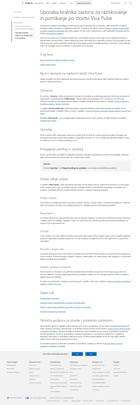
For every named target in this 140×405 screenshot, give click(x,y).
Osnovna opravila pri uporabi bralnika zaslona (24, 27)
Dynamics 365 (73, 376)
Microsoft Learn (96, 369)
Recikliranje (32, 379)
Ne (91, 354)
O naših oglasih (100, 401)
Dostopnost (18, 22)
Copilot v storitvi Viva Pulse (24, 17)
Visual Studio (95, 390)
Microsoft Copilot (11, 365)
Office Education (54, 379)
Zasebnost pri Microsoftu (120, 372)
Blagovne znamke (88, 401)
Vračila (31, 372)
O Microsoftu (116, 369)
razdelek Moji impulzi (48, 120)
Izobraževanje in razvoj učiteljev (58, 383)
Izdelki (54, 3)
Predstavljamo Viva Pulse (49, 298)
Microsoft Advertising (75, 383)
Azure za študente (55, 391)
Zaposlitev (116, 365)
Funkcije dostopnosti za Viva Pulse (53, 311)
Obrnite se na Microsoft (53, 401)
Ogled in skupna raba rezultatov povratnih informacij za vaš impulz (65, 307)
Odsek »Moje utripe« (48, 64)
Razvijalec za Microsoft (98, 365)
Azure (71, 372)
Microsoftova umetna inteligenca (79, 365)
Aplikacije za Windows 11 (13, 372)
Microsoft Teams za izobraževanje (59, 372)
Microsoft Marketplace (98, 379)
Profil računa (32, 365)
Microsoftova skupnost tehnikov (100, 376)
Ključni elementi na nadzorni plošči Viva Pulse (57, 60)
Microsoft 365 (38, 3)
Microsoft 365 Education (56, 376)
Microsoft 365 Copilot (75, 386)
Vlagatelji (115, 376)
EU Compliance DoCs (112, 401)
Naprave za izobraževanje (57, 369)
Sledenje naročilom (34, 376)
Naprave (63, 3)
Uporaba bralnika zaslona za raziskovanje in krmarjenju (24, 35)
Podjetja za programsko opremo (100, 386)
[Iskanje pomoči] (125, 2)
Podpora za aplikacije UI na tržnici (101, 372)
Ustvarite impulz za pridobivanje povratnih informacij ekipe (62, 303)
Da (77, 354)
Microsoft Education (55, 365)
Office (47, 3)
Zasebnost (65, 401)
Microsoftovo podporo (54, 33)
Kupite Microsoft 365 (83, 3)
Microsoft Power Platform (99, 383)
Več (71, 3)
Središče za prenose (34, 369)
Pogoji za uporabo (75, 401)
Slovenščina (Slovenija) (16, 398)
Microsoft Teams (74, 390)
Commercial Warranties (35, 383)
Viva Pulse (17, 12)
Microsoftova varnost (75, 369)
